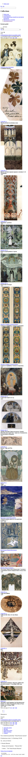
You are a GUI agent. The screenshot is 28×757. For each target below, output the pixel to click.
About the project (8, 727)
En (3, 6)
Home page (6, 3)
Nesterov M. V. (4, 250)
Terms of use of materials (6, 751)
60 (11, 37)
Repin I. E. (3, 701)
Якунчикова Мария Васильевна (9, 550)
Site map (6, 729)
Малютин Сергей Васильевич (8, 517)
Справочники (7, 15)
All (1, 29)
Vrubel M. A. (4, 121)
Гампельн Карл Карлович (7, 67)
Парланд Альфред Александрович (9, 324)
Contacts (6, 733)
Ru (1, 6)
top (1, 755)
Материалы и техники (9, 19)
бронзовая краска (8, 21)
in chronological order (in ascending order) (11, 35)
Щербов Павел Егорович (7, 567)
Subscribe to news (8, 730)
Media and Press (7, 731)
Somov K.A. (4, 482)
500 (16, 37)
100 (13, 37)
